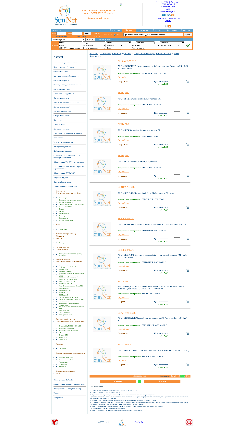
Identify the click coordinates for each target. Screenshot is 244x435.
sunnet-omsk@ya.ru (167, 11)
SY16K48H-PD (124, 61)
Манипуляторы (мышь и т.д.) (66, 234)
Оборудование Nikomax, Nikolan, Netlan (70, 384)
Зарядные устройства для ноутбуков (71, 299)
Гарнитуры (62, 348)
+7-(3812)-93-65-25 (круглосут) (167, 2)
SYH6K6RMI (124, 250)
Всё (188, 376)
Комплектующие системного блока (68, 193)
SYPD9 (121, 281)
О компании (114, 30)
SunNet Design (140, 422)
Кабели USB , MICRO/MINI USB (70, 326)
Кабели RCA (63, 337)
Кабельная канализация (63, 151)
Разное (58, 373)
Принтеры (59, 238)
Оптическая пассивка (62, 89)
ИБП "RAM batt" (64, 310)
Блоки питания (64, 213)
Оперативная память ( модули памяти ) (72, 204)
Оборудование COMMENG (64, 173)
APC (134, 61)
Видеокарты (63, 216)
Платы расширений (65, 315)
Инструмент (58, 120)
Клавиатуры (60, 191)
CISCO (61, 333)
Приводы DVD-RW (65, 207)
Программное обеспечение (65, 319)
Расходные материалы (66, 243)
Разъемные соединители (63, 142)
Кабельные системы (61, 129)
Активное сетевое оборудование (66, 76)
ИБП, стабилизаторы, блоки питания (69, 262)
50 (179, 376)
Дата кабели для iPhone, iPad (68, 330)
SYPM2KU (123, 344)
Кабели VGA (63, 339)
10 (172, 376)
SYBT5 (121, 155)
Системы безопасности (63, 182)
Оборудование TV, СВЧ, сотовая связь (69, 162)
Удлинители (63, 364)
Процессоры (63, 198)
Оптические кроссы (61, 80)
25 (175, 376)
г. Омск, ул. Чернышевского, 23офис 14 (168, 19)
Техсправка (171, 30)
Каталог (129, 30)
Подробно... (123, 77)
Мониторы (60, 236)
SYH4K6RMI (124, 218)
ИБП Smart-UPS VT (65, 284)
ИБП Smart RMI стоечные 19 (68, 277)
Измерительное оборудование (65, 67)
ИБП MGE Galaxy (65, 290)
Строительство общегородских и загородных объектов (67, 156)
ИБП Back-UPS (64, 269)
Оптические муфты (61, 98)
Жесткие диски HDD (66, 202)
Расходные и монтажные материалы (68, 133)
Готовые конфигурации (66, 220)
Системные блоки (62, 247)
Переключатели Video (66, 357)
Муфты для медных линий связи (66, 102)
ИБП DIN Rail (63, 293)
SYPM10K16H (124, 313)
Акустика (59, 344)
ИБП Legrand (63, 295)
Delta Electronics (64, 312)
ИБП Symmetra (64, 288)
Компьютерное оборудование (65, 186)
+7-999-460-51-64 (168, 6)
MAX (168, 9)
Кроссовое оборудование (64, 94)
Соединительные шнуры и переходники (70, 321)
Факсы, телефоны (62, 250)
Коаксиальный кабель (62, 111)
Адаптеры (62, 366)
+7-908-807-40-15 (168, 4)
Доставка (157, 30)
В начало (118, 381)
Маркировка (58, 138)
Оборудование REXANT (63, 380)
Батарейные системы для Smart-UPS (71, 286)
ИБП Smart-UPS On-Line (67, 281)
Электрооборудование (62, 147)
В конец (162, 381)
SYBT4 (121, 124)
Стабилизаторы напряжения (68, 297)
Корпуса (61, 209)
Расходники (63, 229)
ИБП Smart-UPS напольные (68, 279)
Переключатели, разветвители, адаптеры (70, 353)
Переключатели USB (66, 360)
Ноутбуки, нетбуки (63, 259)
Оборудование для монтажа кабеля (67, 85)
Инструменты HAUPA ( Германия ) (67, 389)
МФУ (58, 225)
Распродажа (58, 398)
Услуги (56, 393)
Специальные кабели (62, 116)
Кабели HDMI (63, 335)
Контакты (143, 30)
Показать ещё (139, 376)
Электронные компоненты (65, 371)
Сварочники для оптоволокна (65, 63)
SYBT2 (121, 92)
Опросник (185, 30)
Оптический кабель (61, 71)
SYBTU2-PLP (124, 187)
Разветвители (63, 362)
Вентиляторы (63, 218)
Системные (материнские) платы (70, 200)
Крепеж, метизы (60, 124)
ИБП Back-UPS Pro (65, 271)
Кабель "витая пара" (61, 107)
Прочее (61, 211)
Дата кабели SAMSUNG (67, 328)
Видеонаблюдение (61, 177)
